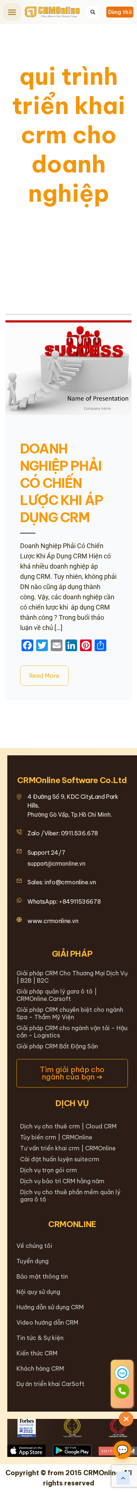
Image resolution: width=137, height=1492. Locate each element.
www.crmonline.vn (53, 921)
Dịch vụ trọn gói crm (48, 1170)
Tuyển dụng (32, 1261)
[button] (12, 12)
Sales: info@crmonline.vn (61, 882)
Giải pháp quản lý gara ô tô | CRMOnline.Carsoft (56, 995)
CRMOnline (72, 1224)
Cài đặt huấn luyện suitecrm (59, 1159)
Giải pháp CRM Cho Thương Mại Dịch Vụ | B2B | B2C (72, 976)
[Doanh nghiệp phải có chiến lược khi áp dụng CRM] (68, 364)
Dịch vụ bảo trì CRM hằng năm (62, 1181)
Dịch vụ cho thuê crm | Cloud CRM (68, 1126)
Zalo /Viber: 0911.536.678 (62, 833)
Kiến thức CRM (36, 1353)
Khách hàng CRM (40, 1368)
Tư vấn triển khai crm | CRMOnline (68, 1148)
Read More (44, 675)
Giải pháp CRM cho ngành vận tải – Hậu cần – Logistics (72, 1031)
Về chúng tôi (34, 1245)
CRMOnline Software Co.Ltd (72, 780)
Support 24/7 (46, 852)
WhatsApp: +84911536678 (63, 901)
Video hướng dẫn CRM (47, 1322)
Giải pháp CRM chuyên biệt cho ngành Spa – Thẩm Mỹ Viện (69, 1013)
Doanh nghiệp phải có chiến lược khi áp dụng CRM (61, 483)
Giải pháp (72, 954)
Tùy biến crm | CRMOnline (56, 1137)
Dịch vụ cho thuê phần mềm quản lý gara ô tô (70, 1195)
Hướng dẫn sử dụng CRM (50, 1307)
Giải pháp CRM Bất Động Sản (57, 1046)
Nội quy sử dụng (38, 1291)
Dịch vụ (72, 1103)
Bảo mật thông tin (42, 1276)
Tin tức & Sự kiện (40, 1337)
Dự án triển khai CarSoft (50, 1383)
